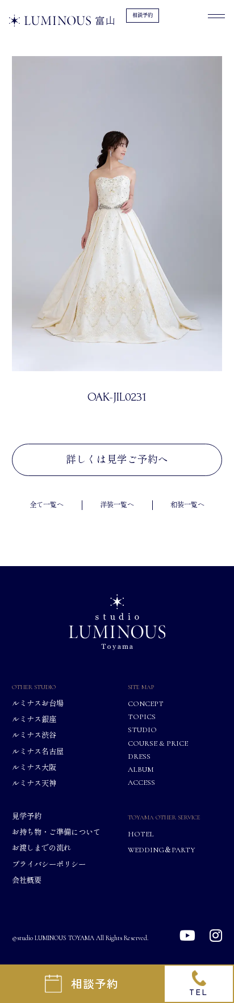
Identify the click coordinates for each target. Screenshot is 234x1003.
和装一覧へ (187, 505)
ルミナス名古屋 (38, 751)
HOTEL (141, 834)
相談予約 (142, 15)
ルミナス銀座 (34, 719)
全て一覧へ (47, 505)
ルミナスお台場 (38, 704)
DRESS (139, 756)
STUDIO (142, 729)
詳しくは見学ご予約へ (117, 460)
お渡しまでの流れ (41, 848)
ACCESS (141, 782)
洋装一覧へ (117, 505)
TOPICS (142, 716)
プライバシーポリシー (49, 864)
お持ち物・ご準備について (56, 832)
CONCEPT (146, 704)
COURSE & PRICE (158, 743)
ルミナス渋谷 (34, 735)
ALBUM (141, 769)
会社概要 (26, 880)
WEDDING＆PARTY (161, 849)
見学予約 (26, 817)
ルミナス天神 (34, 783)
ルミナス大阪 (34, 767)
